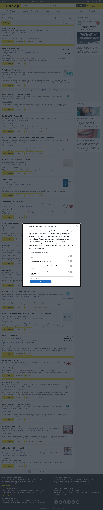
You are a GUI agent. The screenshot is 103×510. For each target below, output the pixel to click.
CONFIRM (40, 281)
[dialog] (51, 255)
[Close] (77, 226)
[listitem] (51, 252)
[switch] (70, 256)
